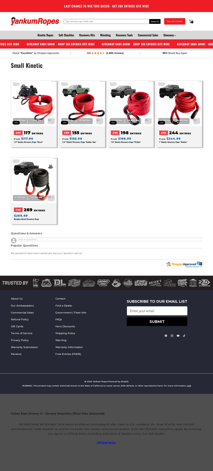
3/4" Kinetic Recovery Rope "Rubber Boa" (79, 142)
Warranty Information (69, 347)
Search (155, 21)
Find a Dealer (63, 305)
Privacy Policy (20, 340)
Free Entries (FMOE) (68, 354)
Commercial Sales (22, 312)
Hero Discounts (65, 326)
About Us (17, 298)
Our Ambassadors (22, 305)
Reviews (16, 354)
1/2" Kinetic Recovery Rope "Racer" (28, 142)
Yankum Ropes (100, 381)
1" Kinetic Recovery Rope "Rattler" (173, 142)
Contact (60, 298)
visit (189, 386)
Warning (60, 340)
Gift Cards (17, 326)
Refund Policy (20, 319)
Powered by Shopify (118, 381)
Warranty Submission (24, 347)
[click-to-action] (35, 21)
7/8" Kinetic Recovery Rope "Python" (126, 142)
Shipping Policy (65, 333)
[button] (168, 35)
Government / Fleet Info (70, 312)
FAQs (58, 319)
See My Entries (174, 21)
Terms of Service (21, 333)
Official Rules (106, 442)
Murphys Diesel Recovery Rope (26, 219)
